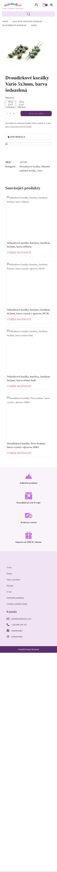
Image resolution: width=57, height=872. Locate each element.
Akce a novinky (13, 580)
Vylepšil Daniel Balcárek (28, 649)
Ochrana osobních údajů (17, 604)
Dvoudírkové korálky (14, 25)
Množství (9, 97)
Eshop (9, 573)
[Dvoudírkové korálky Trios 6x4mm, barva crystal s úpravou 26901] (28, 417)
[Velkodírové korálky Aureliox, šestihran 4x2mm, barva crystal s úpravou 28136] (28, 283)
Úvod (9, 567)
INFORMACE (17, 137)
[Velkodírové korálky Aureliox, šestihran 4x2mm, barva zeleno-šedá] (28, 350)
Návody (10, 586)
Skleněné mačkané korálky (27, 22)
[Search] (28, 14)
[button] (28, 137)
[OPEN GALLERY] (25, 51)
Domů (5, 22)
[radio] (10, 104)
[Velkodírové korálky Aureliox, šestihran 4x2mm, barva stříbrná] (28, 217)
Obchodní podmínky (15, 598)
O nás (9, 592)
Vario (34, 25)
